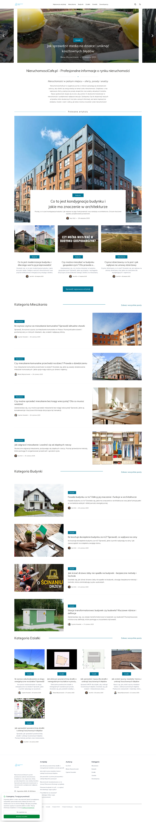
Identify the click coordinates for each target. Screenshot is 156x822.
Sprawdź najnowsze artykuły (78, 289)
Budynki (80, 4)
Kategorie (95, 762)
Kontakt (48, 806)
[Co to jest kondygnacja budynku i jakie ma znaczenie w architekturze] (78, 169)
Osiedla (94, 4)
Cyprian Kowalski (71, 772)
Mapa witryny (78, 806)
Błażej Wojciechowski (72, 769)
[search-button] (135, 4)
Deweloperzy (103, 4)
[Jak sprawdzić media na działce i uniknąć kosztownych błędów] (78, 36)
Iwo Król (68, 766)
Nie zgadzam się (22, 812)
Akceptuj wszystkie (21, 816)
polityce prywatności (28, 807)
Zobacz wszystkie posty (131, 305)
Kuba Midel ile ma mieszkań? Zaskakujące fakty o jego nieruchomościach (48, 795)
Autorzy (69, 762)
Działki (88, 4)
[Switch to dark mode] (140, 4)
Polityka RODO (56, 806)
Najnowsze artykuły (59, 4)
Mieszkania (72, 4)
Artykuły (43, 762)
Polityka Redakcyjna (67, 806)
